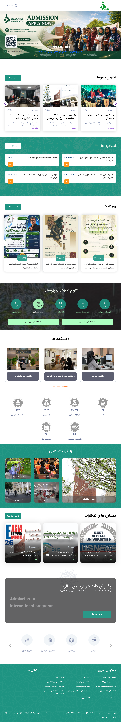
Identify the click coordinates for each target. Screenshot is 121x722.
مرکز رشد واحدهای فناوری (108, 682)
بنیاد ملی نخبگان (110, 698)
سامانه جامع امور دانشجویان (55, 682)
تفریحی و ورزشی (18, 500)
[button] (115, 103)
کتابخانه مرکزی (85, 698)
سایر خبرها (13, 78)
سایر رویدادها (13, 206)
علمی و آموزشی (46, 476)
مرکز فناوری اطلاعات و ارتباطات (54, 686)
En (12, 5)
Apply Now (97, 613)
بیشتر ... (111, 559)
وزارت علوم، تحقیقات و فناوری (106, 686)
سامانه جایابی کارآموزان (82, 682)
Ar (7, 5)
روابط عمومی (85, 677)
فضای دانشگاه (89, 499)
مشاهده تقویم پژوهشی (33, 321)
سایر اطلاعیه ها (13, 146)
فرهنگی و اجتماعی (18, 476)
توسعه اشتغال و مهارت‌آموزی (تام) (79, 690)
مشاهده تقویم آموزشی (87, 321)
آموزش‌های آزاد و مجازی (108, 690)
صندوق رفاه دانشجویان (82, 686)
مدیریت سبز (60, 677)
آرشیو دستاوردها (13, 516)
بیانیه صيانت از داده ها (108, 677)
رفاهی (46, 500)
